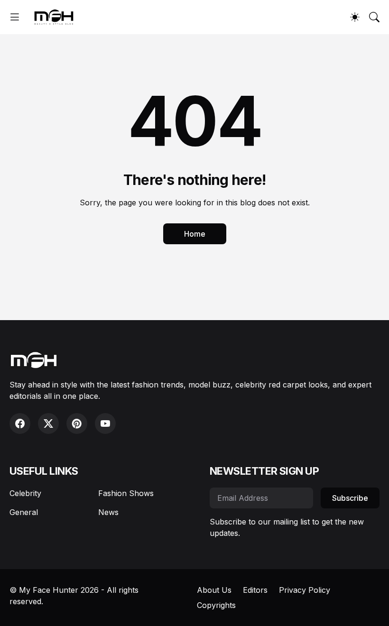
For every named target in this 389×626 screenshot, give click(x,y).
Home (194, 234)
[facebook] (19, 423)
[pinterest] (76, 423)
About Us (214, 590)
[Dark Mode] (355, 17)
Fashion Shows (126, 493)
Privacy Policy (304, 590)
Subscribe (350, 498)
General (23, 512)
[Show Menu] (14, 17)
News (108, 512)
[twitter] (48, 423)
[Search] (374, 17)
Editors (255, 590)
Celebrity (25, 493)
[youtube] (105, 423)
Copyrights (216, 605)
